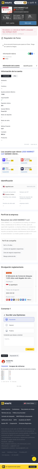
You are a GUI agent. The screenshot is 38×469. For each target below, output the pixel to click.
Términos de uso (6, 413)
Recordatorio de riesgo (27, 409)
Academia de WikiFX (25, 420)
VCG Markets (5, 455)
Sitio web (28, 23)
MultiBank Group (12, 452)
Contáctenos (15, 409)
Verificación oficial (6, 420)
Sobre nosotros (5, 409)
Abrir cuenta (10, 23)
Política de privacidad (19, 413)
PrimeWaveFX (23, 452)
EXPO (15, 420)
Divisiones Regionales (25, 423)
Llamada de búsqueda (7, 416)
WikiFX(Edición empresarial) (24, 416)
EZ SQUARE (15, 455)
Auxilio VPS (4, 423)
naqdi (3, 452)
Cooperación (13, 423)
